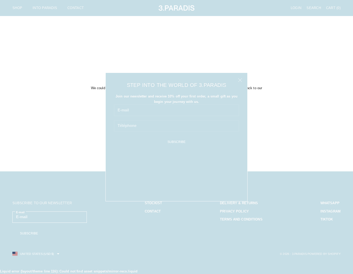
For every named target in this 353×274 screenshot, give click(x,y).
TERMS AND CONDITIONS (241, 219)
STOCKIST (153, 203)
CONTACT (75, 8)
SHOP (17, 8)
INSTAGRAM (330, 211)
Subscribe (176, 142)
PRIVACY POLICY (234, 211)
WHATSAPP (330, 203)
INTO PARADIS (45, 8)
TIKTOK (326, 219)
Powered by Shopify (324, 253)
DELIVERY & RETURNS (239, 203)
